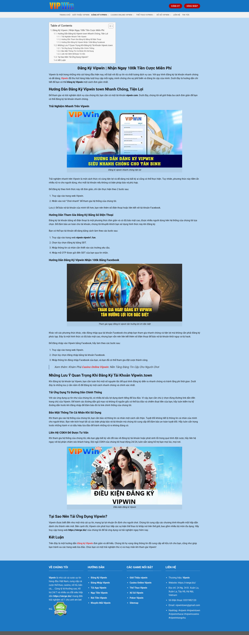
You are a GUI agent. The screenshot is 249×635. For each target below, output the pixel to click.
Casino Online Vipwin (121, 15)
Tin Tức (186, 15)
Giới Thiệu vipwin (138, 577)
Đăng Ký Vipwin (99, 15)
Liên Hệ (176, 15)
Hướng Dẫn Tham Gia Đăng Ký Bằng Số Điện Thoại (81, 39)
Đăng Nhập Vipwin (100, 582)
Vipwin (64, 78)
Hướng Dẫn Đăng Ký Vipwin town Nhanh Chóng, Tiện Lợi (83, 33)
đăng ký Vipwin (85, 543)
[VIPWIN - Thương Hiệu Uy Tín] (61, 6)
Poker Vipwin (136, 597)
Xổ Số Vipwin (162, 15)
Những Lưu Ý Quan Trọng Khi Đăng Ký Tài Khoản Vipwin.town (85, 45)
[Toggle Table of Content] (109, 26)
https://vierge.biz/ (62, 596)
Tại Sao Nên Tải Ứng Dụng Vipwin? (73, 57)
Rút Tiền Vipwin (99, 597)
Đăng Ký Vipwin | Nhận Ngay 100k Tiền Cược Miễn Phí (78, 30)
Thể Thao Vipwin (144, 15)
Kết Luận (62, 60)
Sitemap (134, 603)
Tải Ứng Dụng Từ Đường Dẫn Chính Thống (78, 48)
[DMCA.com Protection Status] (60, 608)
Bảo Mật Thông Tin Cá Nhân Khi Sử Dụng (77, 51)
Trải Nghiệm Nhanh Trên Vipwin (73, 37)
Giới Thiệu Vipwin (80, 15)
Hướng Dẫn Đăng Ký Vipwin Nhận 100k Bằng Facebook (83, 42)
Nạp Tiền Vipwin (99, 592)
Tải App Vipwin (98, 587)
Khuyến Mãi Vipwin (101, 603)
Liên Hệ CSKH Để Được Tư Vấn (73, 54)
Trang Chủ (65, 15)
